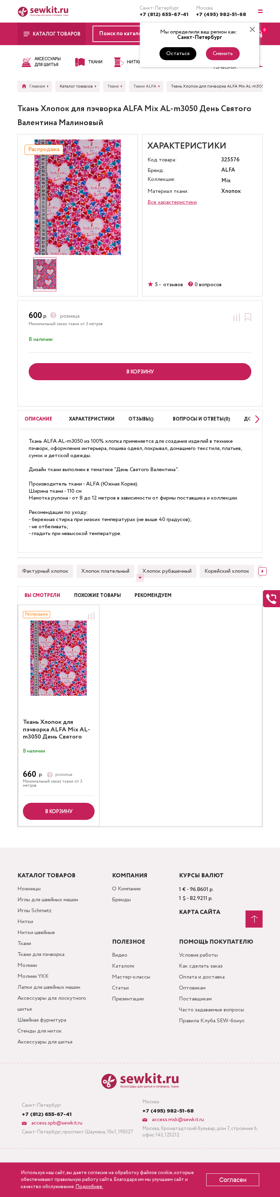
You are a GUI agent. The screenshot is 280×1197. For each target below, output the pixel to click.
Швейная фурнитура (41, 1020)
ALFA (228, 170)
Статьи (120, 988)
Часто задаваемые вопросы (211, 1010)
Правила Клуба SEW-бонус (212, 1021)
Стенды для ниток (39, 1031)
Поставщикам (195, 999)
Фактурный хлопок (45, 571)
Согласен (233, 1179)
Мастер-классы (131, 977)
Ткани (24, 943)
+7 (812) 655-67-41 (164, 15)
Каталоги (123, 966)
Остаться (178, 53)
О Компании (126, 889)
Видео (119, 955)
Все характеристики (172, 202)
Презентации (128, 999)
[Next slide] (255, 419)
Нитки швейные (36, 932)
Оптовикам (192, 988)
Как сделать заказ (201, 966)
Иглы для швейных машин (47, 900)
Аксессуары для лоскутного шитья (51, 1003)
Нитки (25, 922)
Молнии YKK (33, 976)
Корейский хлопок (227, 571)
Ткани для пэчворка (41, 954)
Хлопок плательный (105, 571)
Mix (225, 181)
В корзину (58, 811)
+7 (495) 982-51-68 (221, 15)
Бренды (121, 900)
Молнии (27, 965)
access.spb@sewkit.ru (56, 1123)
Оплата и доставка (202, 977)
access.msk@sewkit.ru (177, 1119)
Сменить (223, 53)
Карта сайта (199, 912)
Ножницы (29, 889)
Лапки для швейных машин (48, 987)
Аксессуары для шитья (44, 1042)
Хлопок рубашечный (167, 571)
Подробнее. (89, 1186)
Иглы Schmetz (34, 911)
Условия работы (198, 955)
